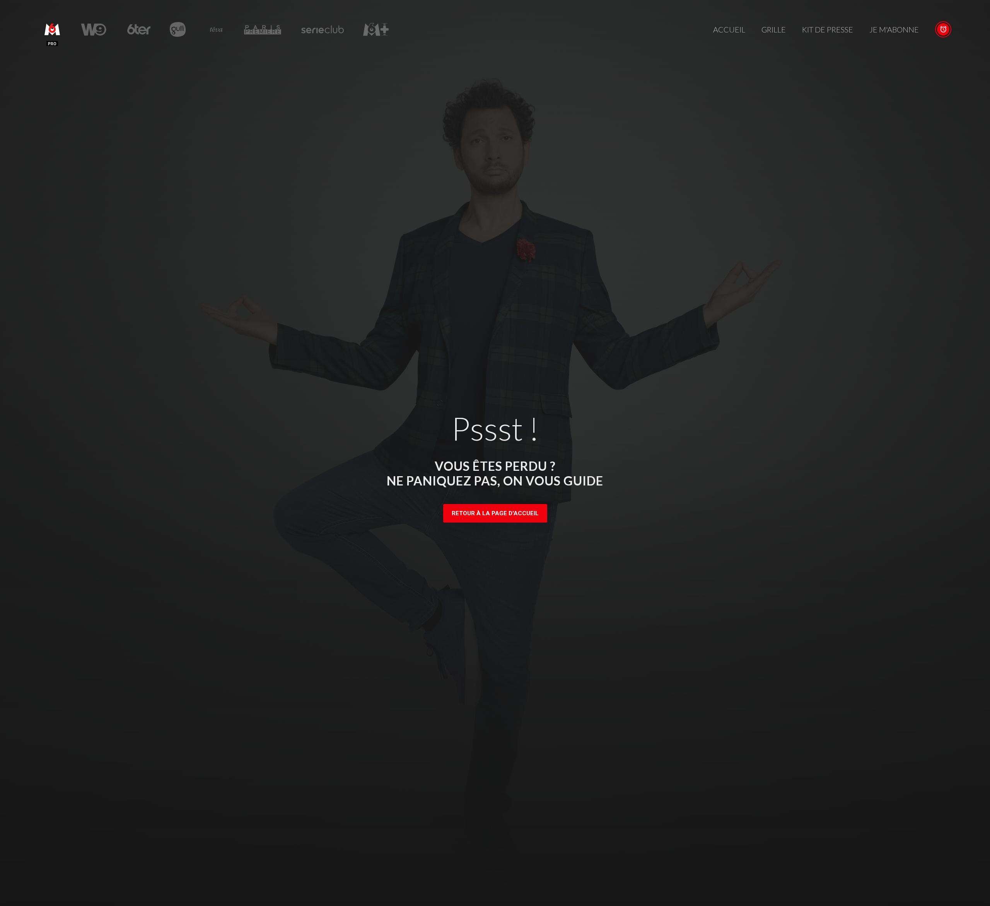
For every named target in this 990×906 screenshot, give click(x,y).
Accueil (729, 29)
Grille (773, 29)
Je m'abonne (894, 29)
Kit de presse (827, 29)
